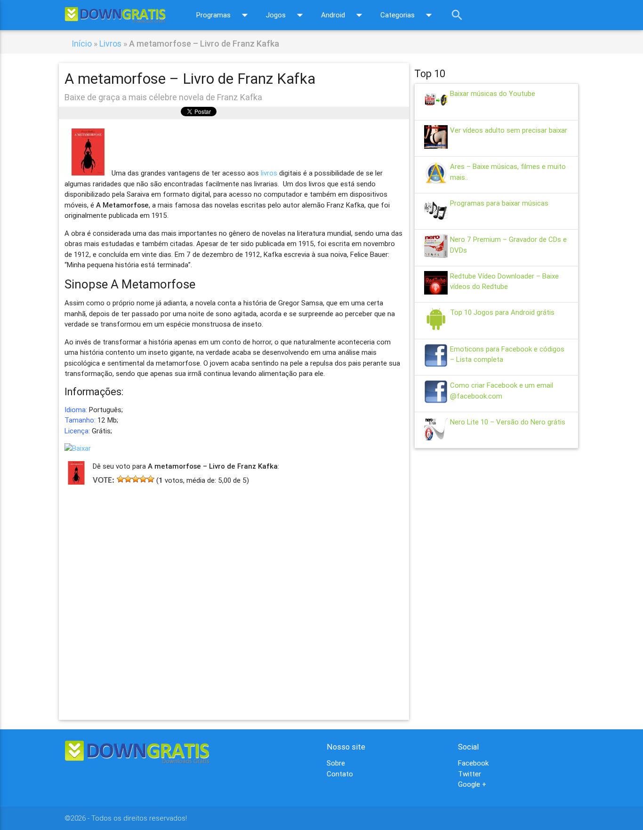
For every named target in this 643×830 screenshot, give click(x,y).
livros (269, 172)
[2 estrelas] (128, 479)
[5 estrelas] (150, 479)
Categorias (408, 15)
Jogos (286, 15)
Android (343, 15)
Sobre (336, 762)
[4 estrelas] (143, 479)
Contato (340, 773)
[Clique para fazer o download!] (77, 448)
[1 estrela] (120, 479)
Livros (110, 43)
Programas (224, 15)
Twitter (469, 773)
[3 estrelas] (135, 479)
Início (82, 43)
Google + (472, 784)
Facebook (473, 762)
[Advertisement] (234, 588)
